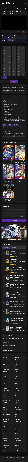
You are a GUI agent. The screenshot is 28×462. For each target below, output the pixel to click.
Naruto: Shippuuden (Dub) (16, 267)
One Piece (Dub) (14, 259)
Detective (5, 371)
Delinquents (17, 369)
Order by (19, 216)
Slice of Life (17, 431)
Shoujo (4, 428)
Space (4, 433)
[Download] (23, 31)
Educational (17, 374)
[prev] (4, 81)
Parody (11, 126)
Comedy (9, 124)
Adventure (19, 253)
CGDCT (4, 364)
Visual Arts (5, 450)
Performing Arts (6, 414)
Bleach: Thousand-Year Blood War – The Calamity (17, 285)
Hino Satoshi (9, 117)
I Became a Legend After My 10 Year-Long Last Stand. (17, 328)
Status (19, 212)
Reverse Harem (18, 419)
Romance (5, 421)
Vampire (17, 445)
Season (19, 209)
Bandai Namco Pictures (12, 104)
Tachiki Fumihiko (10, 122)
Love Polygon (6, 397)
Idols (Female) (6, 390)
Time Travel (17, 443)
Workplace (17, 450)
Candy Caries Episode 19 (8, 350)
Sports (16, 433)
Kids (16, 395)
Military (16, 404)
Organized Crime (18, 409)
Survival (17, 438)
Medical (4, 404)
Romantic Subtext (19, 421)
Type (7, 216)
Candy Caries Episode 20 (8, 348)
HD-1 (9, 40)
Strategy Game (6, 435)
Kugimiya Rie (14, 119)
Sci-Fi (21, 126)
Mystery (17, 407)
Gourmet (4, 383)
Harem (16, 383)
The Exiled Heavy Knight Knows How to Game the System (16, 310)
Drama (20, 304)
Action (4, 124)
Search (14, 220)
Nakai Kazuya (20, 119)
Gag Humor (15, 124)
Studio (8, 212)
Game (16, 378)
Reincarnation (16, 280)
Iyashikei (17, 393)
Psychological (6, 416)
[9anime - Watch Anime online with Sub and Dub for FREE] (9, 3)
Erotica (4, 376)
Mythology (5, 409)
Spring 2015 (10, 109)
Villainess (17, 447)
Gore (16, 381)
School (16, 424)
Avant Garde (17, 359)
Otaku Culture (6, 412)
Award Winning (6, 362)
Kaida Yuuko (20, 117)
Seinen (16, 426)
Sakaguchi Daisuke (8, 120)
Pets (16, 414)
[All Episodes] (14, 81)
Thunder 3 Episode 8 (7, 342)
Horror (16, 388)
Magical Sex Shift (6, 400)
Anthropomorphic (6, 359)
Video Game (5, 447)
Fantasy (23, 253)
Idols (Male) (17, 390)
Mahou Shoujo (18, 400)
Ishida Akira (15, 117)
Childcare (17, 364)
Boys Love (17, 362)
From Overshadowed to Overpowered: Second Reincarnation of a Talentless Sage (17, 293)
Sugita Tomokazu (16, 120)
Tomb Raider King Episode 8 (9, 345)
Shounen (5, 129)
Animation (17, 357)
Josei (4, 395)
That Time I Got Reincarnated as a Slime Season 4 (17, 276)
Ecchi (23, 304)
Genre (8, 209)
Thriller (4, 443)
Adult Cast (17, 355)
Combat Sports (6, 366)
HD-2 (13, 40)
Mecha (16, 402)
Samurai (16, 126)
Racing (16, 416)
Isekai (11, 280)
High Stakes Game (19, 385)
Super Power (18, 435)
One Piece (12, 251)
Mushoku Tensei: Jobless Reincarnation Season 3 (16, 302)
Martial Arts (12, 270)
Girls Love (5, 381)
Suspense (5, 440)
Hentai (4, 385)
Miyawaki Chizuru (11, 116)
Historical (5, 126)
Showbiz (4, 431)
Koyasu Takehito (7, 119)
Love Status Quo (18, 397)
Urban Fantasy (6, 445)
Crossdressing (6, 369)
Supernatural (17, 289)
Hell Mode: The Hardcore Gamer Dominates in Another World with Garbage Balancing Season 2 (17, 319)
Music (4, 407)
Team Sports (18, 440)
